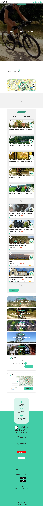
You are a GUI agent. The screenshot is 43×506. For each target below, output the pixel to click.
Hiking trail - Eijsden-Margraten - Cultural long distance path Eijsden (23, 229)
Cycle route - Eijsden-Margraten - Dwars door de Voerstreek (21, 193)
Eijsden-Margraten (22, 66)
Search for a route (23, 444)
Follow (14, 71)
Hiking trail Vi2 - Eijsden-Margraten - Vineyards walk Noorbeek (22, 129)
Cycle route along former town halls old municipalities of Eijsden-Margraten (25, 277)
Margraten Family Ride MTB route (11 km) (18, 245)
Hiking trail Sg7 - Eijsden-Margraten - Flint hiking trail (20, 161)
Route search (28, 366)
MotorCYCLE (12, 261)
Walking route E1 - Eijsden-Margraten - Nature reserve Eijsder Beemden (24, 213)
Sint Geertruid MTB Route (14, 177)
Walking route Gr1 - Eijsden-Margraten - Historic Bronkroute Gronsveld (24, 145)
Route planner (28, 388)
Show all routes (14, 290)
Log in (21, 458)
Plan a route (23, 437)
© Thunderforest (25, 90)
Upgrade (21, 452)
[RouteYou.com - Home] (5, 2)
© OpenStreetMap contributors (31, 90)
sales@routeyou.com (22, 498)
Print (19, 71)
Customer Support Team (22, 504)
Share (9, 71)
